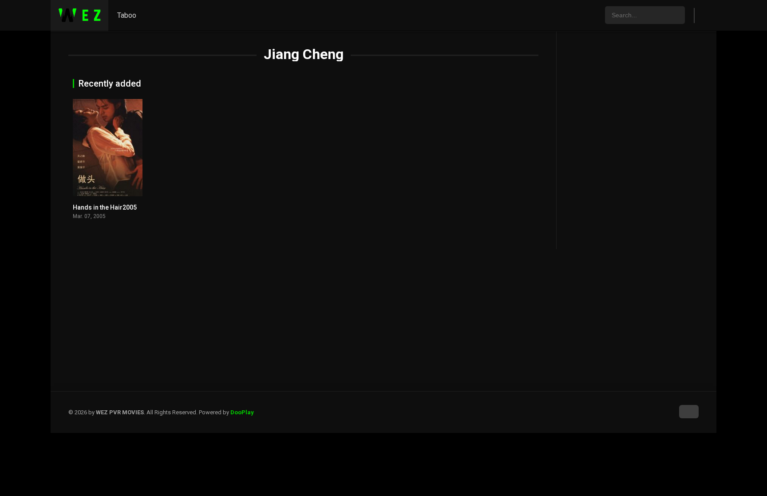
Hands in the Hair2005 (105, 207)
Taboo (126, 15)
